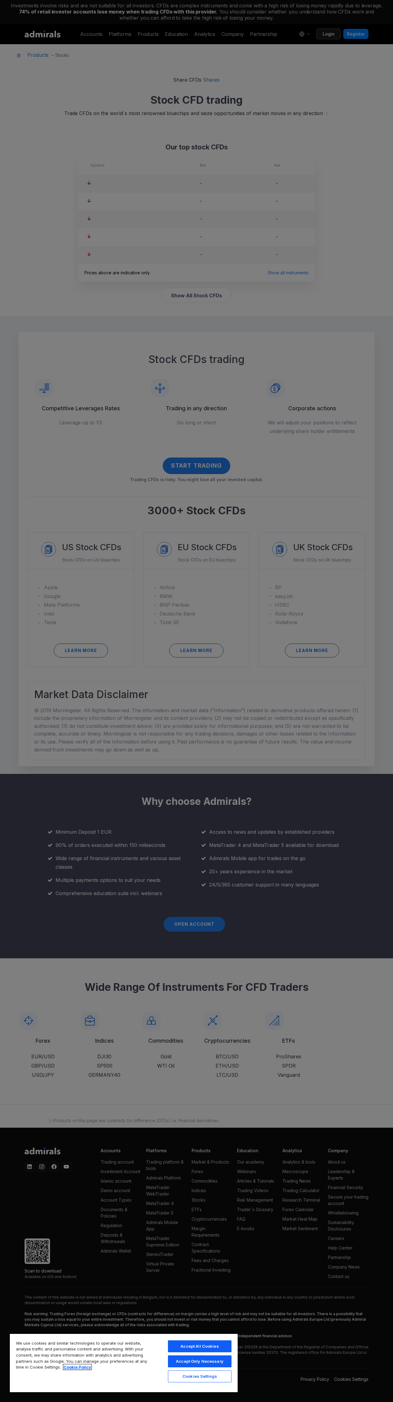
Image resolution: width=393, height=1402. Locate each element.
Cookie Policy (77, 1367)
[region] (124, 1362)
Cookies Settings (199, 1376)
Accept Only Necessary (200, 1361)
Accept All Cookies (200, 1346)
